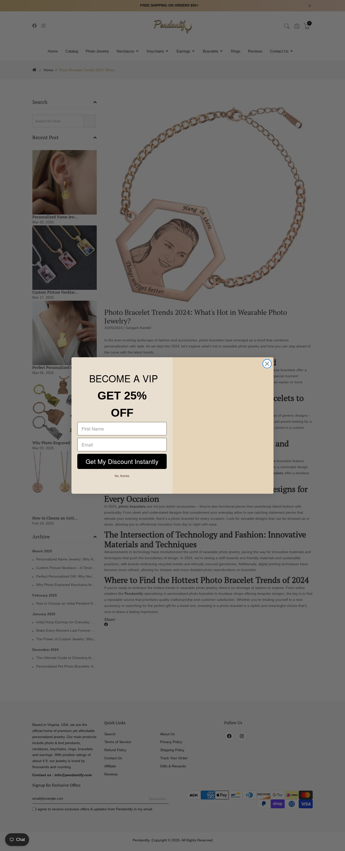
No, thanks (122, 476)
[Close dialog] (267, 363)
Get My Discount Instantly (122, 461)
